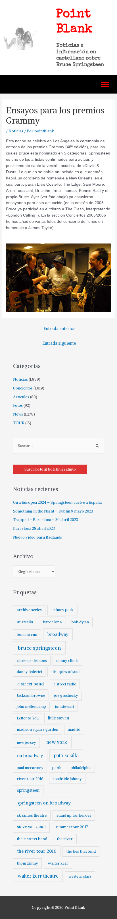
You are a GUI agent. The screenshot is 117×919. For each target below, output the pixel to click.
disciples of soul (65, 671)
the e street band (32, 838)
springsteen (28, 790)
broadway (57, 634)
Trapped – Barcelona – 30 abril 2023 (45, 519)
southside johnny (67, 778)
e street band (30, 684)
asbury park (62, 609)
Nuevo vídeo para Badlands (37, 537)
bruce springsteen (39, 648)
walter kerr (58, 863)
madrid (74, 729)
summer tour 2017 (71, 826)
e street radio (65, 684)
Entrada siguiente (59, 343)
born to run (27, 634)
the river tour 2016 (36, 851)
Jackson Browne (31, 695)
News (18, 414)
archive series (29, 609)
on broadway (30, 755)
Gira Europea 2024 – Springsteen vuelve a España (57, 502)
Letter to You (28, 718)
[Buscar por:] (58, 445)
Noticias (16, 131)
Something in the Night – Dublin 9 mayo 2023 (53, 511)
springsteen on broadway (44, 803)
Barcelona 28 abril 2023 (34, 528)
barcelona (52, 621)
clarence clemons (32, 660)
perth (56, 767)
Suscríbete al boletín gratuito (50, 469)
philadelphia (81, 767)
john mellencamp (31, 706)
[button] (105, 84)
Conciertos (23, 388)
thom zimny (27, 863)
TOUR (18, 423)
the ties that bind (81, 851)
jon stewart (64, 706)
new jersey (26, 742)
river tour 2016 (30, 778)
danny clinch (67, 660)
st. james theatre (32, 815)
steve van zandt (31, 826)
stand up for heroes (74, 815)
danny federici (29, 671)
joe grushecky (66, 695)
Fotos (18, 405)
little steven (58, 718)
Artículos (21, 397)
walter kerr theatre (38, 876)
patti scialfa (66, 756)
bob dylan (80, 622)
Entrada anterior (59, 328)
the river (65, 839)
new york (56, 742)
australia (25, 621)
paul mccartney (30, 767)
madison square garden (37, 729)
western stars (79, 876)
